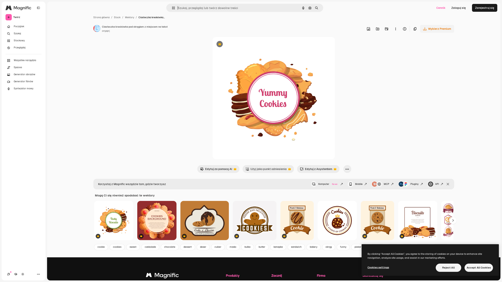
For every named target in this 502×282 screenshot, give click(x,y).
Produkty (232, 275)
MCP (386, 184)
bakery (313, 247)
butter (262, 247)
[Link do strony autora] (96, 29)
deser (203, 247)
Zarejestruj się (484, 8)
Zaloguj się (458, 8)
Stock (117, 17)
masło (233, 247)
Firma (321, 275)
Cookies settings (378, 267)
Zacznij (276, 275)
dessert (188, 247)
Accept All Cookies (479, 267)
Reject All (448, 267)
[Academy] (16, 274)
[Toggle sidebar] (38, 8)
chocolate (169, 247)
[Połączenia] (8, 274)
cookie (101, 247)
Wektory (129, 17)
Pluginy (414, 184)
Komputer (327, 184)
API (437, 184)
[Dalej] (453, 220)
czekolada (150, 247)
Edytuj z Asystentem (316, 170)
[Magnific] (162, 276)
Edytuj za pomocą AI (216, 170)
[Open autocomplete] (171, 7)
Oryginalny (239, 44)
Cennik (441, 8)
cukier (218, 247)
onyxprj (106, 31)
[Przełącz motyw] (23, 274)
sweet (133, 247)
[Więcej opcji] (395, 29)
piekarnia (360, 247)
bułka (247, 247)
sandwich (296, 247)
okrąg (329, 247)
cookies (117, 247)
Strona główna (101, 17)
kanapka (278, 247)
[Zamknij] (447, 184)
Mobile (359, 184)
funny (343, 247)
